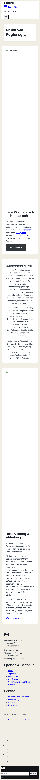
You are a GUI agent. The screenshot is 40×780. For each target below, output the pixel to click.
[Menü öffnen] (6, 17)
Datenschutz (13, 719)
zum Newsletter (16, 247)
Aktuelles (12, 702)
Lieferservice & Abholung (18, 697)
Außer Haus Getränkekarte (18, 752)
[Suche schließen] (3, 768)
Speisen (7, 736)
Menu (10, 671)
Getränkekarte (14, 679)
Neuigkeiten (21, 233)
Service (7, 754)
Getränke (8, 745)
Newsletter (12, 705)
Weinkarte (12, 685)
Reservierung (13, 700)
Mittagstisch (26, 230)
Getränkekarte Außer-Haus (19, 682)
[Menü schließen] (1, 727)
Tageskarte (13, 674)
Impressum (24, 719)
